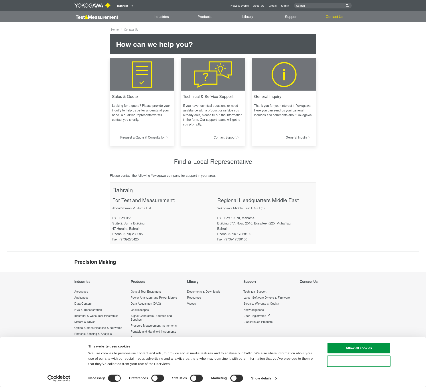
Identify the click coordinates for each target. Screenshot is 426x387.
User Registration (254, 316)
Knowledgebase (253, 310)
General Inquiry (267, 96)
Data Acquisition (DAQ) (146, 303)
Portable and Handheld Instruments (153, 331)
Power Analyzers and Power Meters (154, 297)
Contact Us (334, 16)
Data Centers (83, 303)
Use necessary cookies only (358, 361)
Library (247, 16)
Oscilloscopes (140, 310)
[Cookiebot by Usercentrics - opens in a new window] (58, 378)
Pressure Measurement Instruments (154, 325)
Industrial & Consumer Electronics (96, 316)
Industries (161, 16)
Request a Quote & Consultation (143, 137)
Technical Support (254, 291)
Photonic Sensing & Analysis (93, 333)
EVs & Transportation (88, 310)
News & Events (240, 5)
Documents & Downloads (203, 291)
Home (115, 29)
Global (273, 5)
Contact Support (225, 137)
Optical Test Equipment (146, 291)
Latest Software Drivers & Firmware (266, 297)
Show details (261, 378)
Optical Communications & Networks (98, 327)
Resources (194, 297)
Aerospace (81, 291)
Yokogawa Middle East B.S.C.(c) (241, 208)
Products (204, 16)
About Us (258, 5)
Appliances (81, 297)
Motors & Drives (84, 322)
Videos (191, 303)
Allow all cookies (359, 348)
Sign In (285, 5)
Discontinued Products (258, 322)
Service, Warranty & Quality (261, 303)
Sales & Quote (125, 96)
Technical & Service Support (208, 96)
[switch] (157, 378)
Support (291, 16)
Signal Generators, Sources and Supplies (151, 318)
